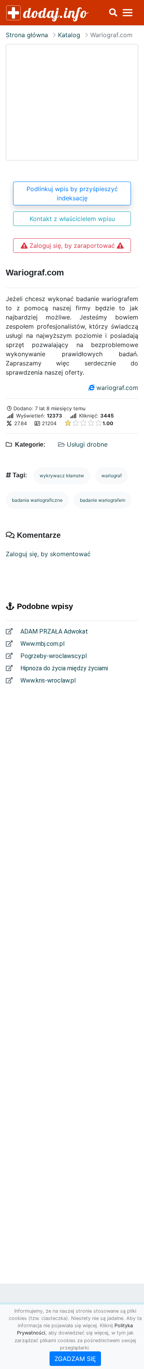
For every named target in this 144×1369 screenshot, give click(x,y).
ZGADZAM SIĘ (75, 1358)
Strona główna (27, 35)
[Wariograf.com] (72, 102)
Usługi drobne (87, 444)
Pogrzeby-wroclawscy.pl (53, 656)
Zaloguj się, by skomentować (48, 554)
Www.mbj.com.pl (42, 643)
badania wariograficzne (37, 500)
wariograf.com (117, 387)
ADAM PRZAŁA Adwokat (53, 631)
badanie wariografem (102, 500)
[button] (113, 13)
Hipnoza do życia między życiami (63, 668)
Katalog (69, 35)
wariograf (111, 475)
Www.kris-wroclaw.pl (47, 680)
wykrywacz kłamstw (62, 475)
